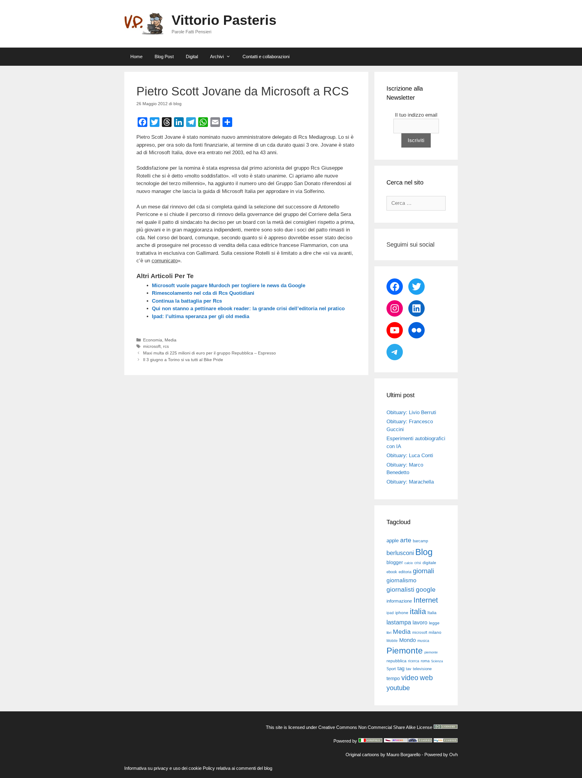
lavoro (420, 623)
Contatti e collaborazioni (265, 56)
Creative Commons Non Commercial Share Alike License (375, 727)
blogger (394, 562)
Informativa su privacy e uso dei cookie (163, 768)
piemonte (431, 652)
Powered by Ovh (441, 754)
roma (425, 661)
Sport (391, 669)
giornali (423, 571)
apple (392, 541)
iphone (401, 612)
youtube (398, 688)
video (409, 678)
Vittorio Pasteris (224, 20)
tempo (393, 678)
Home (136, 56)
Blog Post (164, 56)
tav (408, 669)
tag (400, 668)
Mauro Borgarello (403, 754)
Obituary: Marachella (410, 482)
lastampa (398, 622)
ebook (391, 572)
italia (418, 611)
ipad (390, 613)
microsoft (152, 346)
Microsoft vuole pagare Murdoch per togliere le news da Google (228, 285)
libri (388, 632)
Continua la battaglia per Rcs (187, 301)
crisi (417, 563)
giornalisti (400, 589)
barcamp (420, 541)
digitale (429, 562)
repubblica (396, 660)
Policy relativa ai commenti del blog (237, 768)
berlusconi (400, 553)
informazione (399, 601)
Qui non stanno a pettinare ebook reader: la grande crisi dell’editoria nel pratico (248, 308)
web (426, 678)
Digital (192, 56)
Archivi (217, 56)
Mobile (392, 641)
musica (423, 641)
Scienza (437, 661)
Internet (425, 600)
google (426, 589)
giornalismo (401, 580)
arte (405, 540)
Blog (424, 552)
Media (170, 339)
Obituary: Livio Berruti (411, 412)
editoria (405, 572)
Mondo (407, 640)
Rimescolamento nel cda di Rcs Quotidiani (203, 293)
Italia (431, 612)
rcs (166, 346)
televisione (422, 669)
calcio (408, 563)
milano (435, 632)
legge (434, 622)
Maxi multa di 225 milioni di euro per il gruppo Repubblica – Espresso (209, 353)
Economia (152, 339)
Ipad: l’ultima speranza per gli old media (200, 316)
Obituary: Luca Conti (409, 455)
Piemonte (404, 650)
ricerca (413, 661)
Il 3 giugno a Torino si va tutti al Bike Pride (183, 359)
